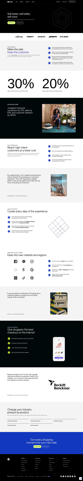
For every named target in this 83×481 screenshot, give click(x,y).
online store (14, 55)
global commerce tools (57, 275)
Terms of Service (20, 476)
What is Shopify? (24, 460)
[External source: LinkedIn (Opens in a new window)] (72, 476)
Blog (50, 460)
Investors (23, 466)
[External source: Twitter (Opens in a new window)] (63, 476)
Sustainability (23, 470)
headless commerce (30, 221)
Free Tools (51, 468)
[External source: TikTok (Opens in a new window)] (70, 476)
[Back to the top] (8, 459)
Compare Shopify (52, 462)
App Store (37, 464)
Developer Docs (38, 460)
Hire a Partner (65, 464)
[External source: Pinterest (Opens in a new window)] (75, 476)
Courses (50, 466)
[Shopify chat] (80, 478)
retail (63, 261)
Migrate (33, 1)
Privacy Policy (31, 476)
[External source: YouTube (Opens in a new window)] (65, 476)
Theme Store (37, 462)
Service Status (65, 466)
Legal (26, 476)
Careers (22, 464)
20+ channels (67, 265)
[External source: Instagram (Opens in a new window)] (68, 476)
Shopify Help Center (66, 460)
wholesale (65, 269)
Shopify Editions (24, 462)
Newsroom (23, 468)
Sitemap (37, 476)
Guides (50, 464)
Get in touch (64, 1)
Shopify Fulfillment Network (22, 227)
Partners (36, 466)
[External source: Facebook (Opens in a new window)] (61, 476)
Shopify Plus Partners (24, 222)
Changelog (51, 470)
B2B (60, 269)
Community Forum (66, 462)
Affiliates (36, 468)
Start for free (72, 1)
